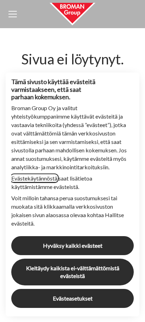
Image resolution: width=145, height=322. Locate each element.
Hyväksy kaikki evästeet (72, 245)
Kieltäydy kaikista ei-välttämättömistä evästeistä (72, 272)
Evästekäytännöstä (34, 178)
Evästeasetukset (73, 298)
